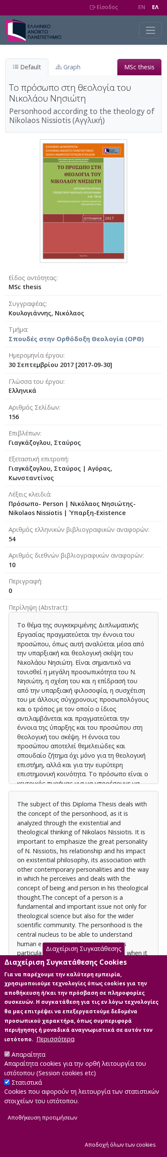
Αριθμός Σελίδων (34, 407)
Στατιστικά (27, 1082)
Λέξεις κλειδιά (29, 494)
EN (141, 7)
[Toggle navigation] (150, 30)
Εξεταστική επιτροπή (38, 459)
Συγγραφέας (27, 303)
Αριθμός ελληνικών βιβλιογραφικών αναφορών (78, 529)
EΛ (155, 7)
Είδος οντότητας (33, 278)
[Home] (36, 30)
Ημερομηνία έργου (36, 355)
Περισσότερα (55, 1039)
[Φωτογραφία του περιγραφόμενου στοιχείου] (83, 200)
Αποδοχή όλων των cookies (120, 1144)
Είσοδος (106, 7)
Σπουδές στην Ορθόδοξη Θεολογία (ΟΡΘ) (76, 339)
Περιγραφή (25, 581)
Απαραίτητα (28, 1054)
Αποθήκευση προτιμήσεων (42, 1117)
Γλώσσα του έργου (36, 381)
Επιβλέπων (24, 433)
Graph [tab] (71, 67)
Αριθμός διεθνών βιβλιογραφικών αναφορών (76, 555)
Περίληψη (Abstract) (38, 607)
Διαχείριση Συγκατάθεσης (84, 949)
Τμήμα (18, 329)
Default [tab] (29, 67)
